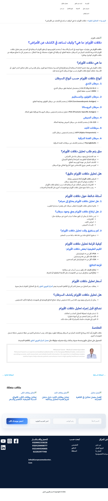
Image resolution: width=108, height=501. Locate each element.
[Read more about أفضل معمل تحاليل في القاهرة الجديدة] (96, 392)
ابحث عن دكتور (78, 3)
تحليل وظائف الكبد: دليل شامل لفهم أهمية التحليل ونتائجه (55, 398)
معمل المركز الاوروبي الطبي (40, 340)
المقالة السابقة (99, 375)
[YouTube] (3, 441)
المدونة (78, 9)
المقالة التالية (8, 375)
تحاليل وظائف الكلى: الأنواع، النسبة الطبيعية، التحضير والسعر (22, 398)
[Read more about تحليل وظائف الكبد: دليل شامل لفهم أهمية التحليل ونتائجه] (61, 392)
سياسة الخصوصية (101, 454)
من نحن (62, 9)
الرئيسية (87, 3)
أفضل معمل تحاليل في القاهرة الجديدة (88, 398)
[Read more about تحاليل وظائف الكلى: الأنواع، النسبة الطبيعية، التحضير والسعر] (28, 392)
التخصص (75, 445)
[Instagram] (9, 441)
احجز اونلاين (86, 13)
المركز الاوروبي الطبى (46, 286)
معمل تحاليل (64, 3)
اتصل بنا (98, 451)
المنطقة (74, 451)
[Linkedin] (3, 447)
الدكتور (74, 448)
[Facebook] (16, 441)
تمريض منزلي (86, 9)
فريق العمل (70, 9)
